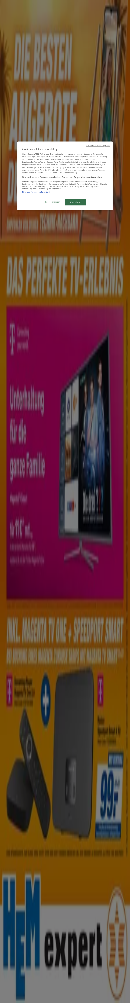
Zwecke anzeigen (52, 202)
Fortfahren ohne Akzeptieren (98, 145)
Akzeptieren (75, 202)
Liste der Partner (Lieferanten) (36, 192)
